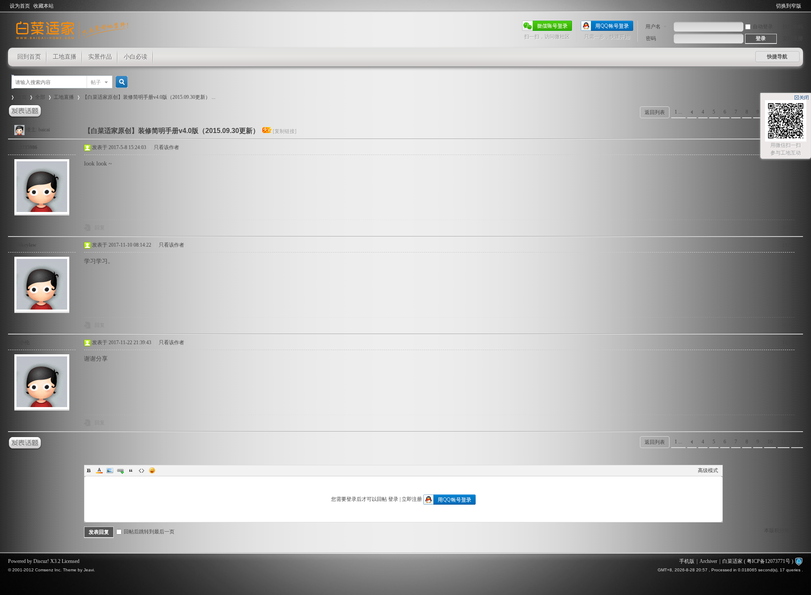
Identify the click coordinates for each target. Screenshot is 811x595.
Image (110, 470)
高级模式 (708, 470)
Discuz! (41, 561)
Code (141, 470)
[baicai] (19, 130)
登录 (393, 499)
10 (770, 442)
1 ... (678, 112)
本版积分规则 (779, 530)
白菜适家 (732, 561)
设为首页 (20, 6)
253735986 (25, 147)
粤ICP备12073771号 (768, 561)
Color (99, 470)
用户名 (653, 27)
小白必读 (135, 57)
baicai (44, 130)
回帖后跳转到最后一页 (149, 532)
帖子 (96, 82)
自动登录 (763, 27)
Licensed (70, 561)
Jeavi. (89, 570)
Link (120, 470)
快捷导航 (777, 57)
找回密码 (793, 27)
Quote (131, 470)
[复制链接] (285, 131)
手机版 (686, 561)
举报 (787, 228)
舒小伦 (22, 342)
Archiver (708, 561)
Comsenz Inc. (48, 570)
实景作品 (100, 57)
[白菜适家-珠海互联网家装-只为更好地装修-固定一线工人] (72, 43)
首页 (21, 97)
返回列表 (655, 112)
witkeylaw (25, 245)
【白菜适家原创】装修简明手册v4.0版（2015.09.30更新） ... (148, 97)
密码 (651, 38)
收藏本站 (43, 6)
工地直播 (64, 57)
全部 (40, 97)
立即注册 (793, 38)
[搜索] (120, 82)
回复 (100, 228)
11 (783, 442)
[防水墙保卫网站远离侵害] (799, 561)
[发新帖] (25, 111)
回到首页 (29, 57)
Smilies (152, 470)
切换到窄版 (788, 6)
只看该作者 (166, 147)
